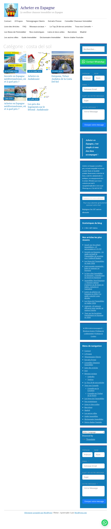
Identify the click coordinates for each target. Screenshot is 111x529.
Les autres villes (11, 37)
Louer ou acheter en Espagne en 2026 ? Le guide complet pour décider (92, 295)
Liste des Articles (11, 26)
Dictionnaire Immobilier (50, 37)
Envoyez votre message (94, 125)
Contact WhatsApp (95, 61)
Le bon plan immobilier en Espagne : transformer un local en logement (94, 275)
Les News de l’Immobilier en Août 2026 (94, 262)
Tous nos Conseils (83, 26)
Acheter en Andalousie (34, 77)
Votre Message (89, 107)
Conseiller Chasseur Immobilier (78, 21)
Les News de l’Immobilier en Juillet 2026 (94, 302)
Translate (90, 439)
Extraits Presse (54, 21)
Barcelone (72, 32)
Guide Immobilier (29, 37)
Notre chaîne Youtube (73, 37)
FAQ (24, 26)
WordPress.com (80, 512)
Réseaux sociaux (36, 26)
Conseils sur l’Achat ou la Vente (95, 394)
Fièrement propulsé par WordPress (38, 512)
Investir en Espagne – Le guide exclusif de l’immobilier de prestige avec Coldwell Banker (94, 255)
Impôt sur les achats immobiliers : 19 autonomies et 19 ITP (92, 247)
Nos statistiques (36, 32)
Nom (96, 73)
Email (84, 85)
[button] (104, 522)
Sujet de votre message (93, 96)
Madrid (83, 32)
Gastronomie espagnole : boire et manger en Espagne (94, 268)
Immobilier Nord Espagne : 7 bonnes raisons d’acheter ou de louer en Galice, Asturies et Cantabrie (94, 284)
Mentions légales (89, 331)
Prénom (86, 73)
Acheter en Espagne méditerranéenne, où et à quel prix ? (15, 106)
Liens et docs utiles (55, 32)
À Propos (19, 21)
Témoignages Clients (35, 21)
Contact (7, 21)
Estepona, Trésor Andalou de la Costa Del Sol (62, 79)
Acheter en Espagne (37, 7)
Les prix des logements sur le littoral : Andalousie (38, 106)
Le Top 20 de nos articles (61, 26)
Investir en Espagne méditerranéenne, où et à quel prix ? (15, 79)
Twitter (90, 379)
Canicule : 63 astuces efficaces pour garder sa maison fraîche (93, 308)
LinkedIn (90, 376)
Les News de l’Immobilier (15, 32)
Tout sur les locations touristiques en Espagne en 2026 (93, 315)
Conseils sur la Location (93, 389)
